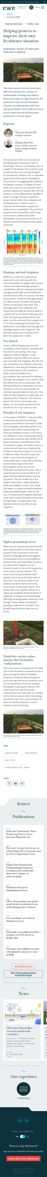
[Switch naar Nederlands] (22, 1136)
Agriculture (11, 753)
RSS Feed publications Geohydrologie (23, 974)
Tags (5, 746)
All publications (23, 966)
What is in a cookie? (32, 2)
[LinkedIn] (15, 783)
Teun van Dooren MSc (26, 132)
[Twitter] (9, 783)
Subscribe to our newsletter (23, 1158)
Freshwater (31, 753)
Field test (10, 760)
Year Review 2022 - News (17, 767)
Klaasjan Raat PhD (24, 142)
